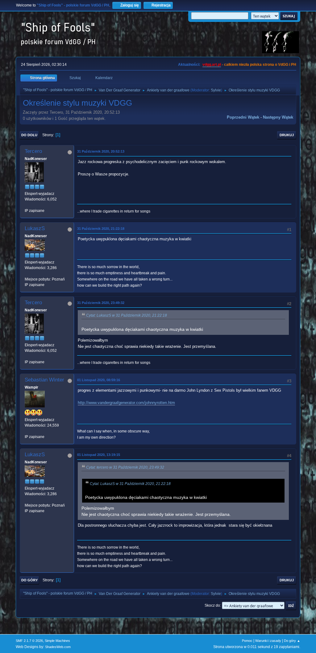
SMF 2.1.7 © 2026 (29, 640)
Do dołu (29, 135)
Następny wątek (278, 117)
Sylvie (216, 90)
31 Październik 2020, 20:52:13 (100, 151)
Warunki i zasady (268, 640)
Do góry (29, 580)
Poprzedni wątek (243, 117)
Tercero (33, 151)
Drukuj (287, 135)
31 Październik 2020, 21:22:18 (100, 228)
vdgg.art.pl (211, 64)
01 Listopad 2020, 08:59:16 (98, 380)
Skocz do (212, 605)
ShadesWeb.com (58, 647)
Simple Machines (57, 640)
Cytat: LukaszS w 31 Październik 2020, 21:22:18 (126, 315)
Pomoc (247, 640)
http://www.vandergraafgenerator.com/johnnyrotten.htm (126, 402)
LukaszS (35, 228)
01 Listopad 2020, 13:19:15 (98, 455)
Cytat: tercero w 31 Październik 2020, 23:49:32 (125, 467)
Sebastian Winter (44, 380)
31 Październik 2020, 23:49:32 (100, 303)
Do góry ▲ (292, 640)
